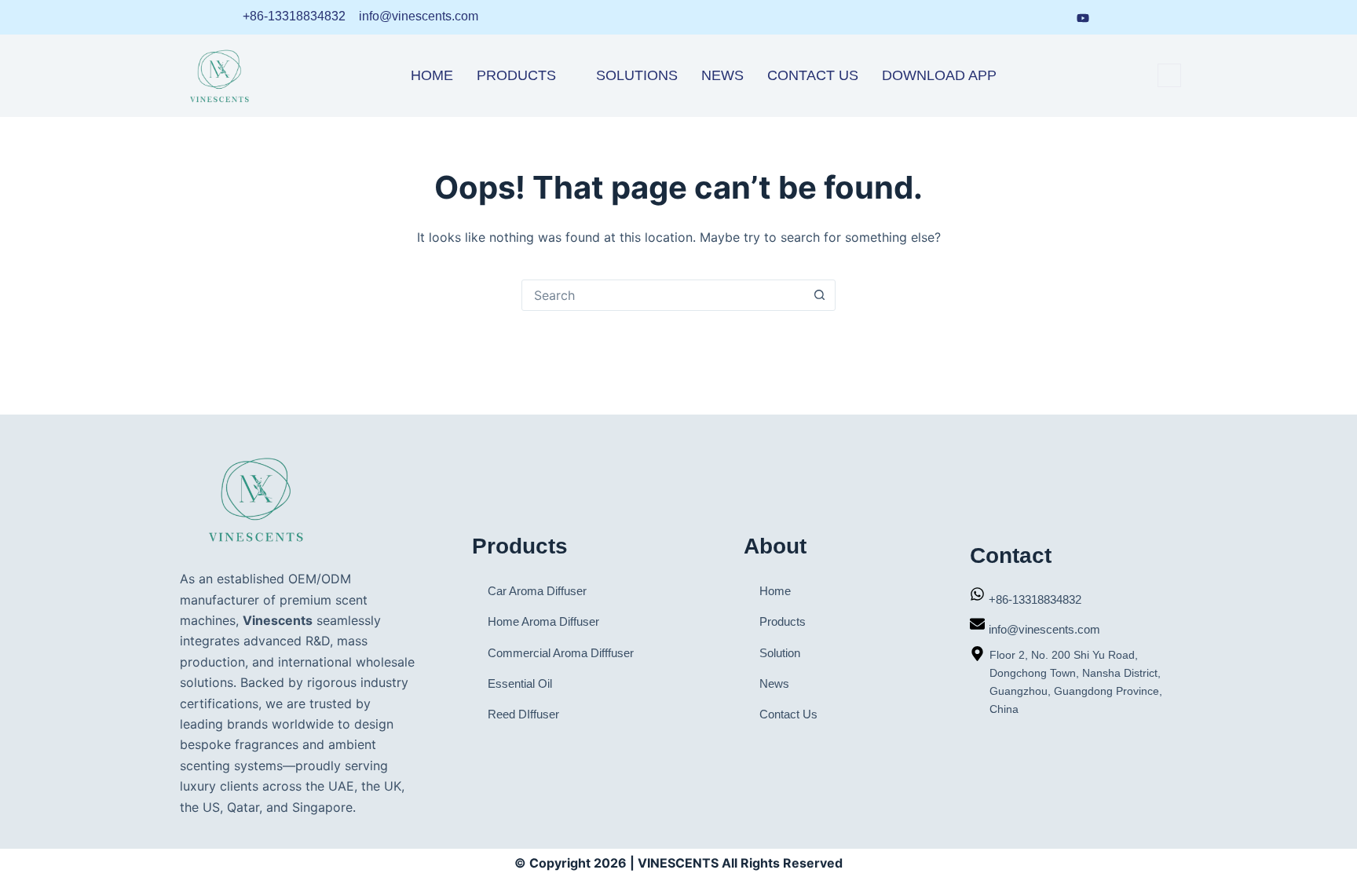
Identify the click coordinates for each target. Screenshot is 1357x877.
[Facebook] (1023, 17)
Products (516, 75)
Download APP (939, 75)
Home (432, 75)
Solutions (637, 75)
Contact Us (812, 75)
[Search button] (819, 295)
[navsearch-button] (1169, 75)
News (722, 75)
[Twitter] (1113, 17)
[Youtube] (1083, 16)
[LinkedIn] (994, 17)
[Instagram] (1052, 17)
